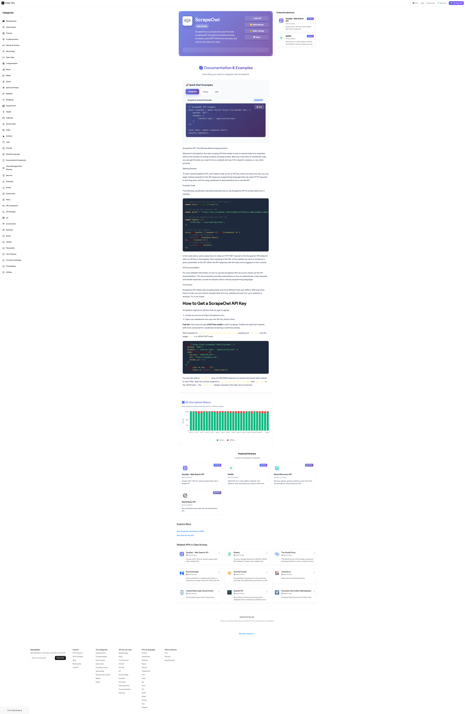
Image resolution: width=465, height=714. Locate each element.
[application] (226, 423)
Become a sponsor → (247, 634)
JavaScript (192, 92)
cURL (217, 92)
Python (205, 92)
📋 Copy (259, 107)
